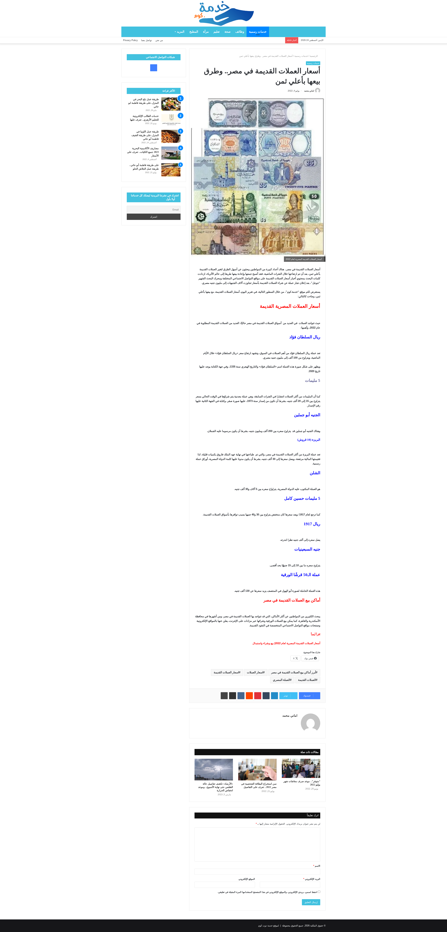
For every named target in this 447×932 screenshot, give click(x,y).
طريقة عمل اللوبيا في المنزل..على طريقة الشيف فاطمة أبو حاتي (145, 135)
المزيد (180, 31)
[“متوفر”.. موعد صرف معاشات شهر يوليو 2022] (301, 768)
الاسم (316, 866)
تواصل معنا (146, 40)
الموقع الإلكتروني (247, 879)
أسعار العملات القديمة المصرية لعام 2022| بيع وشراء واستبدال (286, 643)
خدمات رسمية (258, 31)
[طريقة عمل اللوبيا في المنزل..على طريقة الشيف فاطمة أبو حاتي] (171, 136)
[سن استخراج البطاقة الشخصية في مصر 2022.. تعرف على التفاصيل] (257, 769)
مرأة (206, 31)
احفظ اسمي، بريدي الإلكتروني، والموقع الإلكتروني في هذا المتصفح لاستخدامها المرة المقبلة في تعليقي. (267, 892)
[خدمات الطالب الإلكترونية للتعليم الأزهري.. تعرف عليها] (171, 120)
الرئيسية (314, 56)
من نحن (159, 40)
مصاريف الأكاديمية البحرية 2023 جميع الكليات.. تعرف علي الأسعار (143, 152)
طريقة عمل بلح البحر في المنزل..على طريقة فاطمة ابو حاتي (143, 103)
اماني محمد (309, 91)
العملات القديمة (307, 679)
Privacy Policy (130, 40)
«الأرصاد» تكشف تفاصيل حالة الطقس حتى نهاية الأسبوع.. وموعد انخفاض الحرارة (215, 787)
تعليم (217, 31)
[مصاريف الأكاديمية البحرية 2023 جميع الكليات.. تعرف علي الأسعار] (171, 153)
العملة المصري (281, 679)
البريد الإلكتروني (311, 879)
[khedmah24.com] (223, 13)
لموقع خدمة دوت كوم (268, 925)
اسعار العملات (255, 672)
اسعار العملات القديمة (226, 672)
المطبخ (193, 31)
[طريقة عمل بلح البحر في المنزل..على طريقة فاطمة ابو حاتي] (171, 104)
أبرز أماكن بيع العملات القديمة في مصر (293, 672)
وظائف (239, 31)
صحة (227, 31)
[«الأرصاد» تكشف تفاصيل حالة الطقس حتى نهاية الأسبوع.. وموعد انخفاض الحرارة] (214, 769)
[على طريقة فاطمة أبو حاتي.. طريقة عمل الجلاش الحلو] (171, 169)
